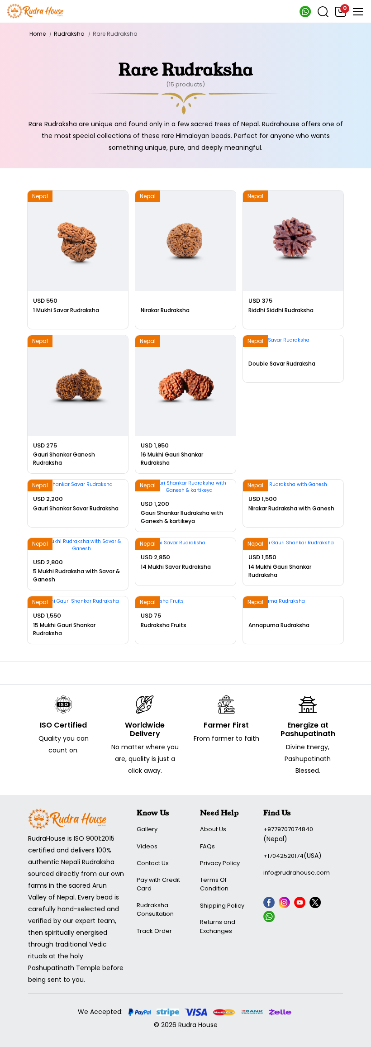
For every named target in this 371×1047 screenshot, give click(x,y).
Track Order (154, 931)
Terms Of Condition (214, 884)
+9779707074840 (288, 829)
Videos (147, 846)
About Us (213, 829)
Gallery (147, 829)
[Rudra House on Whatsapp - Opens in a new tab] (305, 15)
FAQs (207, 846)
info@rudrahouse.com (296, 872)
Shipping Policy (222, 905)
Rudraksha (69, 34)
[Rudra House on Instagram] (285, 904)
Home (37, 34)
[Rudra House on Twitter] (316, 904)
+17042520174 (283, 856)
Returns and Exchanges (217, 926)
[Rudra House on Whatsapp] (270, 918)
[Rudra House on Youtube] (301, 904)
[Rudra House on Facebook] (270, 904)
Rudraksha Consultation (155, 910)
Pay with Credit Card (158, 884)
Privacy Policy (220, 863)
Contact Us (153, 863)
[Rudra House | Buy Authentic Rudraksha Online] (35, 10)
